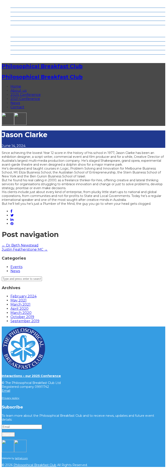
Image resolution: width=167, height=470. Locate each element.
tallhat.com (21, 458)
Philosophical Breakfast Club (42, 66)
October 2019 (22, 317)
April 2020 (19, 309)
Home (15, 5)
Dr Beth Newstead (20, 245)
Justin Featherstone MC (25, 249)
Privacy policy (10, 398)
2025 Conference (25, 14)
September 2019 (24, 321)
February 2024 (23, 296)
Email (6, 391)
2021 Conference (25, 19)
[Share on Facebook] (11, 211)
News (15, 23)
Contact (17, 27)
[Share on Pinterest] (11, 224)
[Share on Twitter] (12, 215)
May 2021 (18, 300)
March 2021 (20, 304)
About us (18, 10)
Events (16, 267)
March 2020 (21, 313)
